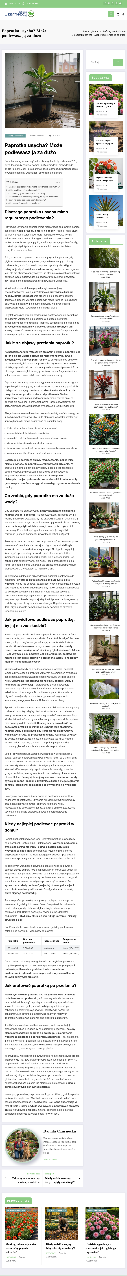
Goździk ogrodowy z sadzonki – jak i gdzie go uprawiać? (105, 105)
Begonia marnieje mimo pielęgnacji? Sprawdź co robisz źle (104, 179)
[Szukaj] (118, 62)
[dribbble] (112, 3)
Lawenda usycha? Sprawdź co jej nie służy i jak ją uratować (104, 142)
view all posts (50, 1160)
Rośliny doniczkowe (15, 136)
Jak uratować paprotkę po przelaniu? (25, 203)
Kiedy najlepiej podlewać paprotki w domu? (27, 199)
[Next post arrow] (79, 1178)
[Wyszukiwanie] (118, 14)
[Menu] (111, 14)
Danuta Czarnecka (37, 136)
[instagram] (116, 3)
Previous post (33, 1174)
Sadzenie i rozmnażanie (16, 1210)
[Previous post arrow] (5, 1178)
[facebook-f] (105, 3)
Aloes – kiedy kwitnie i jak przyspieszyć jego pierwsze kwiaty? (104, 216)
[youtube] (120, 3)
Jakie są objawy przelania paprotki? (24, 190)
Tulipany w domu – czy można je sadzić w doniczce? (26, 1180)
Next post (49, 1174)
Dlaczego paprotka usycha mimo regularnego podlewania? (34, 186)
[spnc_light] (124, 14)
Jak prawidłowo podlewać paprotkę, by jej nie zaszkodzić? (34, 196)
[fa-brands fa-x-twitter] (108, 3)
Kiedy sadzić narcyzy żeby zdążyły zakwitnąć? (60, 1180)
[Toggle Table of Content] (56, 182)
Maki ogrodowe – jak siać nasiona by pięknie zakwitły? (21, 1248)
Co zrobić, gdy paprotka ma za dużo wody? (27, 193)
